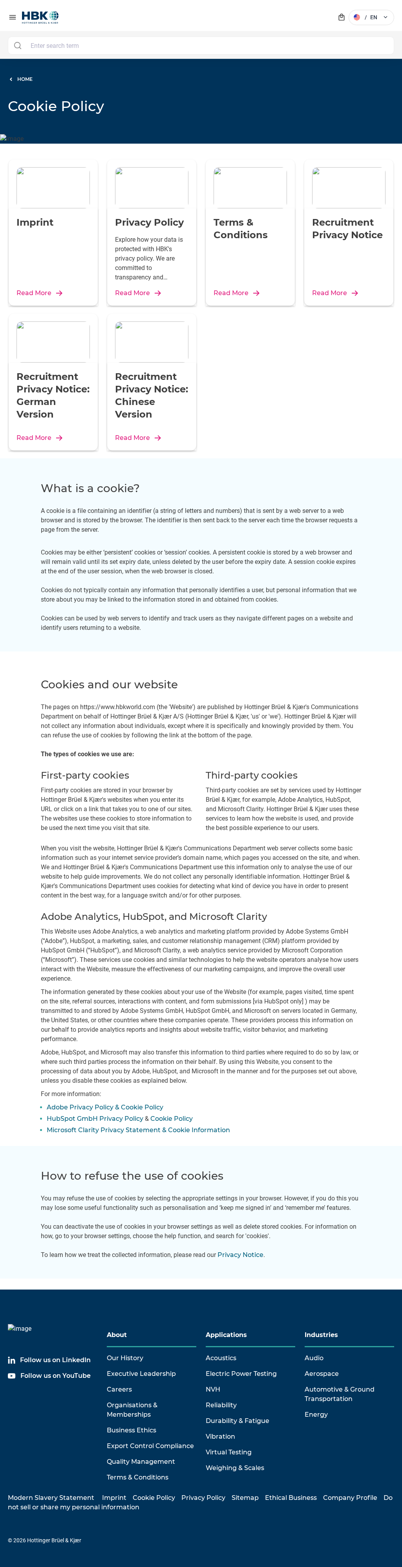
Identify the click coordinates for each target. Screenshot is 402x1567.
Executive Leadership (141, 1373)
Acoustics (221, 1358)
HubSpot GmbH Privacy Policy (95, 1118)
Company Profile (350, 1497)
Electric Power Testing (241, 1373)
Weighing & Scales (235, 1468)
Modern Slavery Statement (51, 1497)
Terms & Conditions (137, 1477)
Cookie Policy (171, 1118)
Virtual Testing (229, 1452)
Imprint (114, 1497)
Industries (321, 1335)
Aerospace (322, 1373)
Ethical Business (291, 1497)
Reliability (221, 1405)
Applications (226, 1335)
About (117, 1335)
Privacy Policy (203, 1497)
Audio (314, 1358)
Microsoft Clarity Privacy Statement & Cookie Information (138, 1130)
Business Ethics (131, 1430)
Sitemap (245, 1497)
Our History (125, 1358)
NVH (213, 1389)
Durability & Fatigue (237, 1421)
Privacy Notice (240, 1255)
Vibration (220, 1436)
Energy (316, 1414)
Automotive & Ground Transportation (340, 1394)
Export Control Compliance (150, 1446)
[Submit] (17, 45)
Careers (119, 1389)
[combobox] (201, 45)
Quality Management (141, 1461)
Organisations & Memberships (132, 1409)
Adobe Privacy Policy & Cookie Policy (105, 1107)
